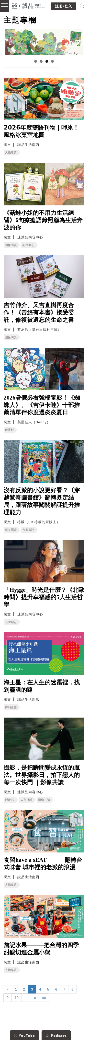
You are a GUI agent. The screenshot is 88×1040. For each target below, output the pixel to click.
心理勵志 (28, 245)
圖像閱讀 (11, 245)
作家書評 (28, 530)
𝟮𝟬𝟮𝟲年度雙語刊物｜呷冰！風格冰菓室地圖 (41, 131)
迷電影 (9, 430)
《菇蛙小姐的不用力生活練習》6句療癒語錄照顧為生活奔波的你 (43, 220)
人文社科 (26, 800)
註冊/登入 (63, 6)
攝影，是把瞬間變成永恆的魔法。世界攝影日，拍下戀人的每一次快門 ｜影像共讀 (42, 774)
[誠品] (28, 5)
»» (44, 998)
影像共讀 (44, 800)
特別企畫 (11, 707)
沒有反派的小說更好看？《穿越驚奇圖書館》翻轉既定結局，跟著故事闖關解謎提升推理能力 (42, 501)
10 (17, 998)
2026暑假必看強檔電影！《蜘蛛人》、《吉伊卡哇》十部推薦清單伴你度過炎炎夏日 (42, 404)
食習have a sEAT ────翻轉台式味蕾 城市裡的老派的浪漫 (43, 863)
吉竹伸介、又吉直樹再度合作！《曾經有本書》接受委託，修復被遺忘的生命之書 (39, 312)
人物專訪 (11, 152)
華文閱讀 (11, 530)
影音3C (10, 800)
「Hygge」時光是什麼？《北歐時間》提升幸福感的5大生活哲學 (44, 597)
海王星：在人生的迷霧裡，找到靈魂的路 (42, 686)
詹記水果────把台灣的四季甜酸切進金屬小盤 (41, 949)
